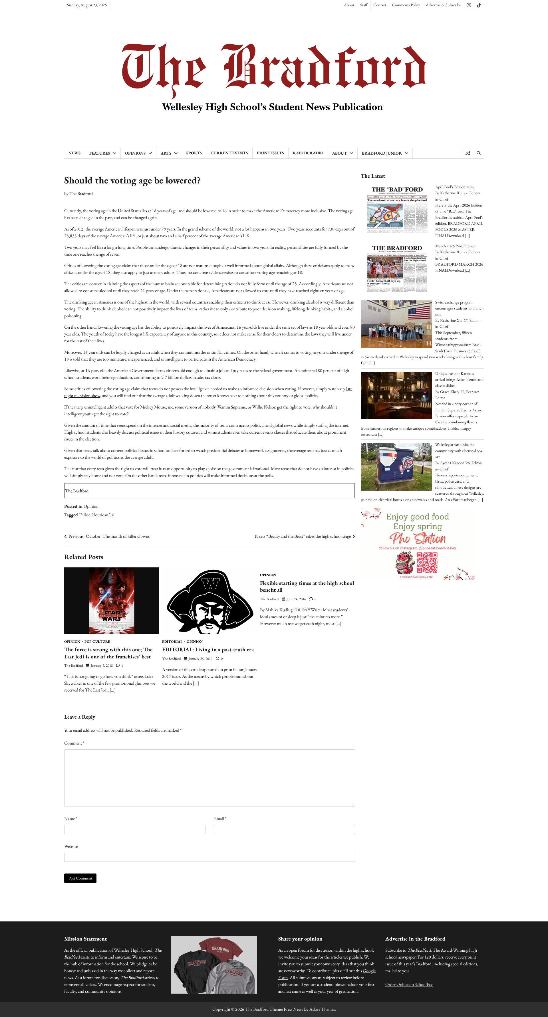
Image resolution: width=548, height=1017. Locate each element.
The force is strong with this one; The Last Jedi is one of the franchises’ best (108, 653)
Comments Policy (406, 4)
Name (70, 819)
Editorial (172, 641)
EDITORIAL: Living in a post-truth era (208, 649)
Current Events (229, 152)
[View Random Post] (467, 153)
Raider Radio (308, 152)
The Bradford (81, 194)
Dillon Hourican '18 (96, 515)
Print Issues (270, 152)
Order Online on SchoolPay (409, 984)
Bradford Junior (382, 153)
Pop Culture (97, 641)
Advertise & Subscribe (443, 4)
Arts (166, 153)
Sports (194, 152)
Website (71, 846)
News (74, 152)
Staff (363, 4)
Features (99, 153)
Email (220, 819)
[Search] (478, 153)
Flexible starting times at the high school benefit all (307, 586)
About (349, 4)
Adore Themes (322, 1009)
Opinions (135, 153)
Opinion (91, 506)
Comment (74, 743)
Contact (379, 4)
